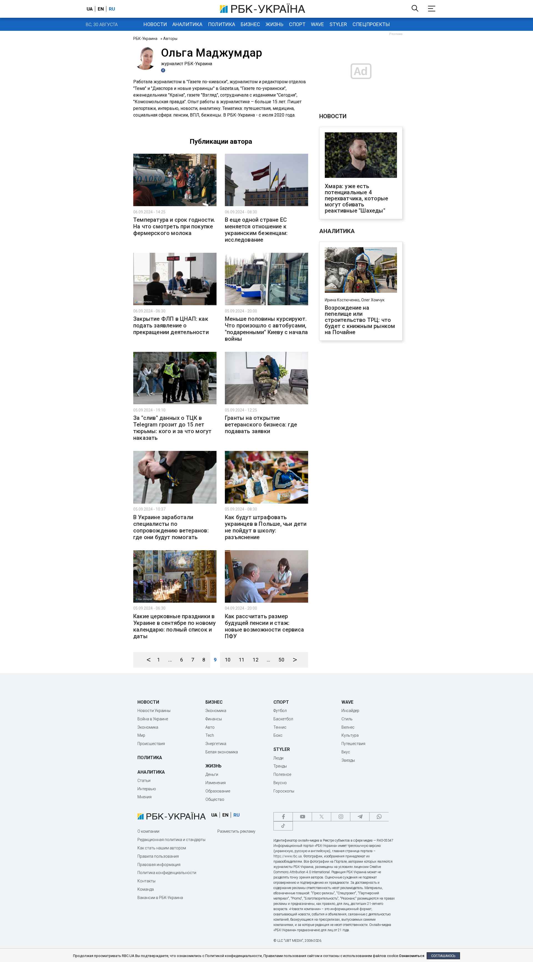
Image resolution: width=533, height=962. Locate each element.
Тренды (280, 766)
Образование (217, 791)
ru (112, 9)
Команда (145, 889)
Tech (209, 735)
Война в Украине (152, 719)
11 (241, 660)
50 (281, 660)
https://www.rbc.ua (287, 856)
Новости (155, 24)
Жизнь (274, 24)
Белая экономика (221, 752)
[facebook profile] (164, 70)
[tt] (283, 825)
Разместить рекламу (236, 831)
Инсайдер (350, 710)
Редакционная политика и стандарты (171, 839)
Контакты (146, 881)
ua (90, 9)
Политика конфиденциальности (166, 872)
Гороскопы (283, 791)
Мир (141, 735)
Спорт (297, 24)
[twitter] (321, 816)
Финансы (213, 719)
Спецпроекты (371, 24)
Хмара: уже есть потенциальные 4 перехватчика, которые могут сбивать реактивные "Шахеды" (356, 198)
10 (227, 660)
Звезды (348, 760)
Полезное (282, 774)
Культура (350, 735)
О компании (148, 831)
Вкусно (280, 783)
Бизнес (250, 24)
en (101, 9)
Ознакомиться (411, 956)
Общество (214, 799)
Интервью (146, 789)
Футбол (280, 710)
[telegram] (359, 816)
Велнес (348, 727)
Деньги (211, 774)
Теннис (279, 727)
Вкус (345, 752)
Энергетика (215, 743)
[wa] (379, 816)
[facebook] (283, 816)
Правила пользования (158, 856)
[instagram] (340, 816)
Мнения (144, 797)
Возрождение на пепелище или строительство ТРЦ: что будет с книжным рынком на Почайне (360, 320)
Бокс (278, 735)
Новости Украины (153, 710)
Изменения (215, 783)
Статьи (143, 780)
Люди (278, 758)
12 (255, 660)
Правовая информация (158, 864)
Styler (338, 24)
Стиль (347, 719)
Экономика (147, 727)
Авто (210, 727)
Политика (221, 24)
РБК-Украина (145, 38)
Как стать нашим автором (161, 848)
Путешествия (353, 743)
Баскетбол (283, 719)
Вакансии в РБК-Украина (160, 897)
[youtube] (302, 816)
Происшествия (151, 743)
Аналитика (187, 24)
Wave (317, 24)
